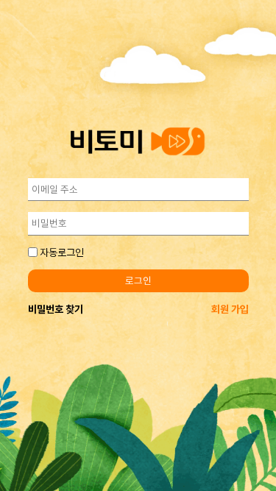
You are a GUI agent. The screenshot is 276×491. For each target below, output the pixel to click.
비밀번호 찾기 (55, 309)
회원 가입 (230, 309)
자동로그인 (62, 252)
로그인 (138, 280)
